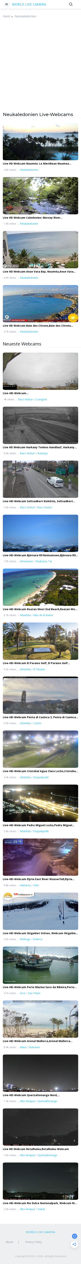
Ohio (36, 885)
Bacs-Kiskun (25, 399)
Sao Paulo (34, 993)
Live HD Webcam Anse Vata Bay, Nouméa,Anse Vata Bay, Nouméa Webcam (38, 272)
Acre (22, 993)
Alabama (25, 885)
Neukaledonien (25, 16)
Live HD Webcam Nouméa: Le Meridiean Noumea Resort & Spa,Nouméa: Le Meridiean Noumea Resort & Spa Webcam (39, 164)
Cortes (37, 723)
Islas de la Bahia (43, 615)
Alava (23, 1047)
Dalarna (37, 939)
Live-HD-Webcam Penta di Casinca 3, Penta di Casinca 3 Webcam (40, 717)
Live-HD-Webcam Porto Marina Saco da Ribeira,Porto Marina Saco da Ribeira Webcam (38, 987)
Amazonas (26, 561)
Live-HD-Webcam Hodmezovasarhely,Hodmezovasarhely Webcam (35, 393)
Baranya (42, 453)
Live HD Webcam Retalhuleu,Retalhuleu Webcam (36, 1149)
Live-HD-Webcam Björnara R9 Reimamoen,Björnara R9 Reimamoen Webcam (39, 555)
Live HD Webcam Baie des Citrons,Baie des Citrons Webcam (37, 326)
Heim (6, 16)
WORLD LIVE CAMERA (29, 4)
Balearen (34, 1047)
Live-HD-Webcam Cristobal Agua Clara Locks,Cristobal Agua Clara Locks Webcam (39, 771)
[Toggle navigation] (6, 4)
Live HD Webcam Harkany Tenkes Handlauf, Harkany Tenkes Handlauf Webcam (38, 447)
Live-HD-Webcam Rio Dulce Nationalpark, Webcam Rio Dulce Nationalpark (39, 1203)
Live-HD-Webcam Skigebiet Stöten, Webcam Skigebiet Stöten (40, 933)
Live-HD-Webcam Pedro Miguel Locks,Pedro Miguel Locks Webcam (37, 825)
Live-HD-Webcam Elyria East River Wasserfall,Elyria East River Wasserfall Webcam (37, 879)
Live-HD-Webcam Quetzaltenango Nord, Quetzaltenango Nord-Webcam (30, 1095)
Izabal (41, 1209)
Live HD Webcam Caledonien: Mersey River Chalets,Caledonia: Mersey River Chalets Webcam (36, 218)
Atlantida (25, 615)
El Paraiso (39, 669)
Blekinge (25, 939)
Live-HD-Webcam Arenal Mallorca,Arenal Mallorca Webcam (36, 1041)
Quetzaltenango (47, 1101)
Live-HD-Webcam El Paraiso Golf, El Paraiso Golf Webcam (35, 663)
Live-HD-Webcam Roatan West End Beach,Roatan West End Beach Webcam (40, 609)
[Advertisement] (40, 71)
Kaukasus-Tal (43, 561)
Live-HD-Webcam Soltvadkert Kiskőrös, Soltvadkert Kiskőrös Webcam (38, 501)
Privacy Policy (33, 1242)
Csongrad (41, 399)
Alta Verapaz (27, 1101)
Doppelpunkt (41, 777)
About (9, 1242)
